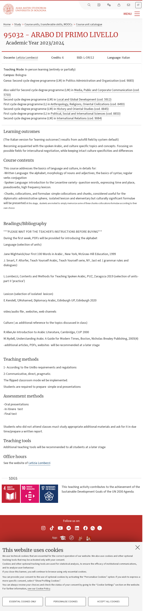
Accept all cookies (108, 601)
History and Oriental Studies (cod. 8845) (83, 109)
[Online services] (109, 5)
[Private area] (119, 5)
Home (7, 24)
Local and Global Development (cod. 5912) (84, 99)
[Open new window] (43, 528)
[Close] (137, 547)
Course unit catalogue (89, 24)
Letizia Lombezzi (27, 57)
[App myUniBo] (63, 537)
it (138, 5)
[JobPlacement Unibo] (80, 537)
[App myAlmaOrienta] (71, 537)
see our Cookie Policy (39, 588)
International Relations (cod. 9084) (79, 118)
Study (17, 24)
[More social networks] (99, 528)
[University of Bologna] (25, 9)
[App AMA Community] (88, 537)
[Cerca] (89, 5)
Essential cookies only (22, 601)
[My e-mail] (129, 5)
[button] (94, 14)
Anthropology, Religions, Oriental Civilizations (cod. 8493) (88, 104)
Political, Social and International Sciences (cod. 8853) (86, 113)
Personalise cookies (66, 601)
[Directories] (99, 5)
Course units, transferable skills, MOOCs (48, 24)
